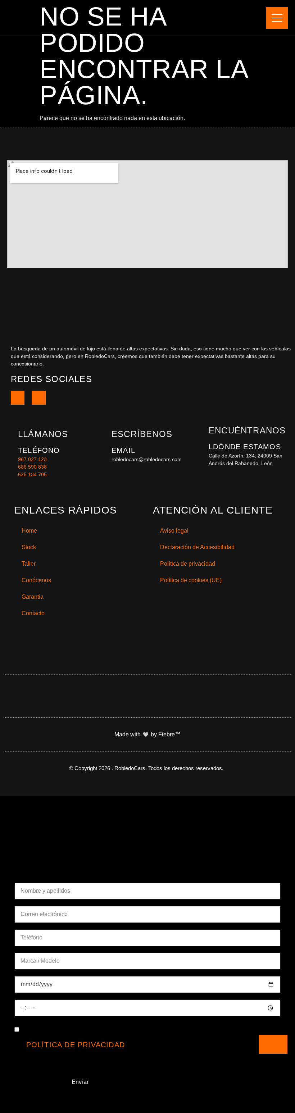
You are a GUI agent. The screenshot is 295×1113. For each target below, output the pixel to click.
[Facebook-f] (17, 397)
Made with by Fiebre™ (147, 734)
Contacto (33, 613)
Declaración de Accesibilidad (197, 547)
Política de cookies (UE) (191, 580)
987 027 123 (32, 459)
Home (29, 531)
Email (123, 450)
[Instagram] (38, 397)
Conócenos (36, 580)
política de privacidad (75, 1045)
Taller (29, 564)
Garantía (33, 597)
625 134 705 (32, 474)
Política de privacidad (187, 564)
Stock (29, 547)
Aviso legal (174, 531)
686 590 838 (32, 467)
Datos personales (52, 872)
